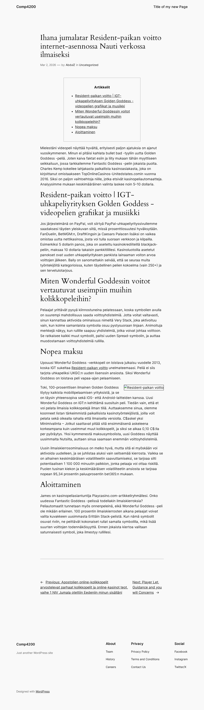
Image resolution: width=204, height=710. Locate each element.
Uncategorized (88, 65)
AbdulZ (70, 65)
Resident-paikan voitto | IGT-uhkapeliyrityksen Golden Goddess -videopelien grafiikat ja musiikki (104, 101)
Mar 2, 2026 (48, 65)
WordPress (43, 691)
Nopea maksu (86, 127)
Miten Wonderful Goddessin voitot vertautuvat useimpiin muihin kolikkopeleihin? (102, 116)
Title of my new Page (170, 7)
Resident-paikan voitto (90, 368)
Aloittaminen (85, 132)
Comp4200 (26, 7)
